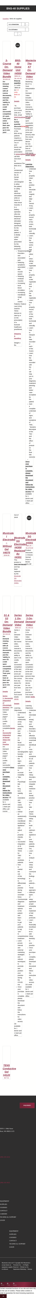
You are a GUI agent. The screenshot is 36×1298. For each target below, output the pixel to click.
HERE (32, 155)
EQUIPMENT (4, 1201)
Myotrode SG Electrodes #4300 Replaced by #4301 (20, 547)
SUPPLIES (3, 1204)
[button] (16, 101)
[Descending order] (27, 24)
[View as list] (19, 34)
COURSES (3, 1207)
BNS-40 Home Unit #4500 (18, 67)
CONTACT (3, 1211)
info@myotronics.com (22, 117)
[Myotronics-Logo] (18, 2)
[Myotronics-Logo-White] (10, 1103)
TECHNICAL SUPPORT (8, 1217)
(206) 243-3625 (5, 1182)
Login (2, 1220)
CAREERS (3, 1214)
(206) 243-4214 (5, 1157)
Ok (3, 1296)
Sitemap (30, 1269)
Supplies (6, 19)
